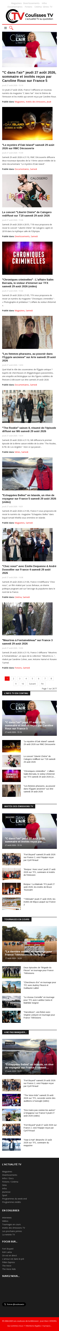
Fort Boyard (7, 1248)
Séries (17, 452)
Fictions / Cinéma (10, 1181)
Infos (44, 3)
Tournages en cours (11, 1224)
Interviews (7, 1217)
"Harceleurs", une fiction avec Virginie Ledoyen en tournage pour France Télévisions (39, 1015)
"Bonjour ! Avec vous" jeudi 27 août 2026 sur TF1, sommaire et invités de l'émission (39, 872)
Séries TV (47, 6)
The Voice (6, 1265)
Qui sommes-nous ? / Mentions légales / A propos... (29, 1325)
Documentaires (14, 6)
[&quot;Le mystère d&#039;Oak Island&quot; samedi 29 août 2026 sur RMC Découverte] (27, 123)
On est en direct (9, 1255)
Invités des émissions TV (13, 1227)
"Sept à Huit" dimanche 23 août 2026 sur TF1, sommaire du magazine (38, 1143)
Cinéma (38, 6)
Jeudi (49, 101)
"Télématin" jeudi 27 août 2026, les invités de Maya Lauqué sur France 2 (40, 902)
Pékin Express (8, 1262)
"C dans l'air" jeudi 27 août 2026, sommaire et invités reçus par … (25, 840)
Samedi (33, 169)
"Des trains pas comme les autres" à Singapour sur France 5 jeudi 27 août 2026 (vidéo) (39, 1113)
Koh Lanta (7, 1252)
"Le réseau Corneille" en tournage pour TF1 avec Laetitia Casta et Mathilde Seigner (39, 1000)
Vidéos (5, 1221)
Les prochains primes (12, 1231)
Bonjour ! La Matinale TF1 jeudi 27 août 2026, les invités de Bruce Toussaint (39, 887)
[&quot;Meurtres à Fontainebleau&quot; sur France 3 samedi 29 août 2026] (27, 618)
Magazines (16, 3)
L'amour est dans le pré (13, 1259)
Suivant (32, 683)
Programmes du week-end (14, 1198)
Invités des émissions (36, 101)
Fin (42, 683)
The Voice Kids (9, 1269)
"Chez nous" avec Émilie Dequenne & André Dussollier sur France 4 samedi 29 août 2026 (29, 569)
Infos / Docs (8, 1178)
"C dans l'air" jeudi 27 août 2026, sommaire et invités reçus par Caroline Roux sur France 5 (29, 77)
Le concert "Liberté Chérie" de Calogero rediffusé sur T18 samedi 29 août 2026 (39, 759)
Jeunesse (6, 1192)
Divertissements (31, 3)
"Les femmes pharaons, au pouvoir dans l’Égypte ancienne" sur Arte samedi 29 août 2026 (29, 357)
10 (23, 683)
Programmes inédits (11, 1202)
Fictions (28, 6)
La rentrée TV (8, 1234)
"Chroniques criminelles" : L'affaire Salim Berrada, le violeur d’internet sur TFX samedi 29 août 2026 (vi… (39, 774)
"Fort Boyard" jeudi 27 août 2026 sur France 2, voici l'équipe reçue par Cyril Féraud (40, 1128)
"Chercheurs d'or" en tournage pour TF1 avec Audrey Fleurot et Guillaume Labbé (40, 985)
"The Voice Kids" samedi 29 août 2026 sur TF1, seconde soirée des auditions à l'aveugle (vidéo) (39, 1098)
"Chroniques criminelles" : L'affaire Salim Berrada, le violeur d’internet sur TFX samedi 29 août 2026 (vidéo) (28, 283)
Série (4, 1185)
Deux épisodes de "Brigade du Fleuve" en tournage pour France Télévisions (39, 970)
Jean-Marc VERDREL (48, 1321)
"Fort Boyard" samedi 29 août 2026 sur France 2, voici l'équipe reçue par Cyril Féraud (39, 857)
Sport (4, 1195)
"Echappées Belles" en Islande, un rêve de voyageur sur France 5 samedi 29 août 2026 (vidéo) (29, 498)
